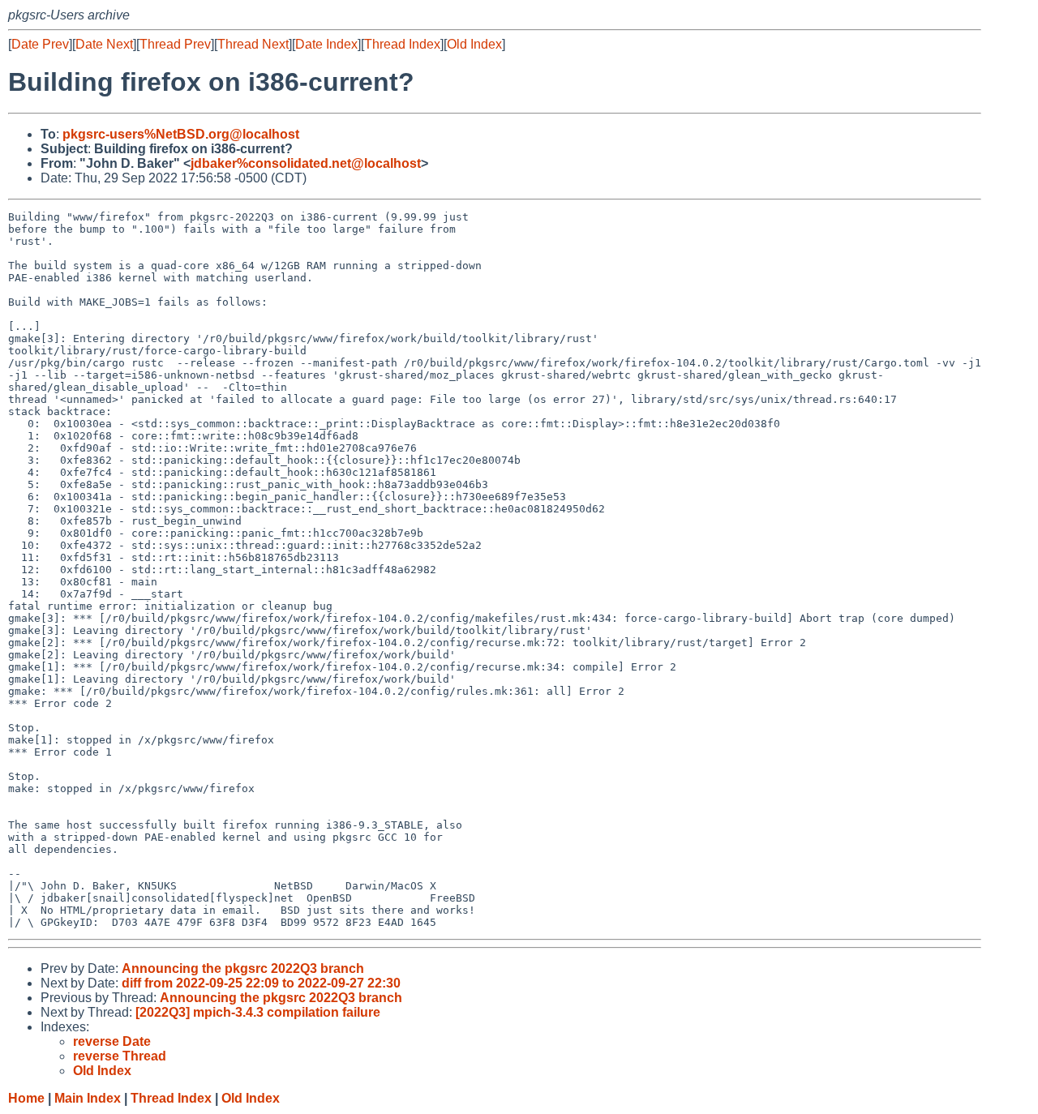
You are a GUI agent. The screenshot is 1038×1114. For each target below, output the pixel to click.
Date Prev (40, 44)
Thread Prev (175, 44)
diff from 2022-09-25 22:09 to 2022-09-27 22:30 (261, 983)
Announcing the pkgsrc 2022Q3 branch (243, 968)
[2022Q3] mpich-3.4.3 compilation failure (257, 1012)
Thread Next (253, 44)
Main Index (87, 1098)
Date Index (326, 44)
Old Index (474, 44)
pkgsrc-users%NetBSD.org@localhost (180, 134)
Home (26, 1098)
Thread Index (402, 44)
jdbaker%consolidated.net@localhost (306, 163)
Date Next (104, 44)
